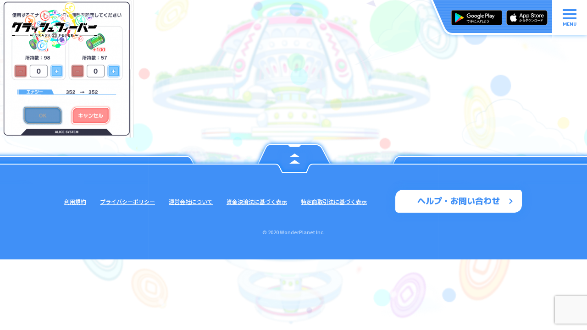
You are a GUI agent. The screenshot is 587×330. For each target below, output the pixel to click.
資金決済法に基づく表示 (257, 201)
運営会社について (191, 201)
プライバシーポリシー (127, 201)
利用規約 (75, 201)
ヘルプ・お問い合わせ (458, 201)
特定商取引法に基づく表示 (334, 201)
